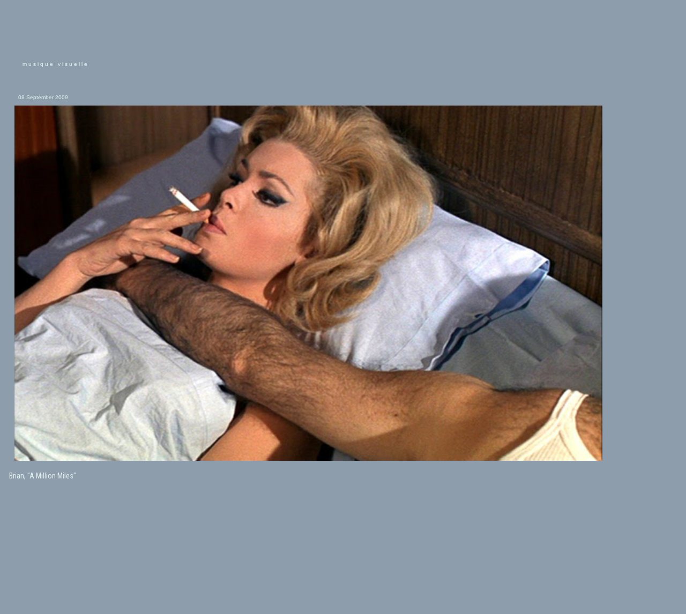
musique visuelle (56, 64)
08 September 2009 (43, 97)
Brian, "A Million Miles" (42, 475)
